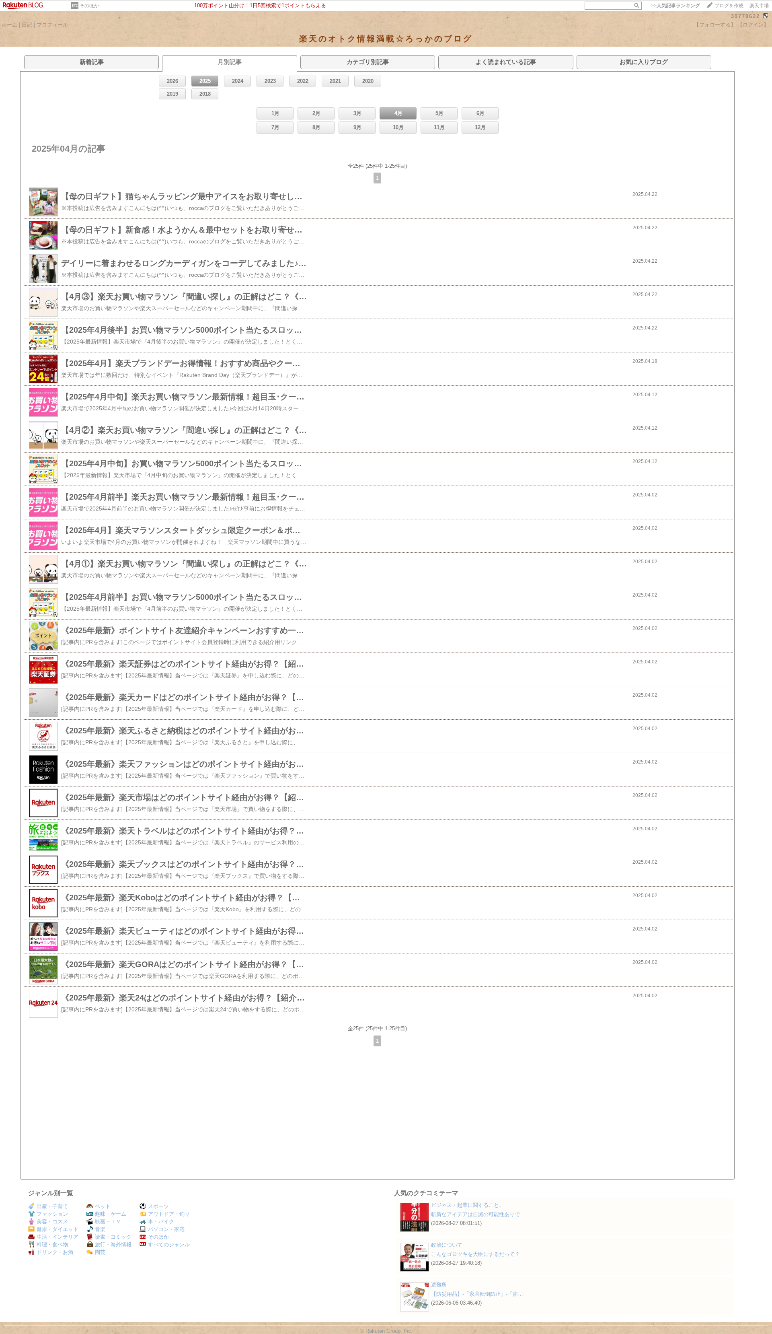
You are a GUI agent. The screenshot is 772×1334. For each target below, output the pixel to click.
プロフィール (52, 25)
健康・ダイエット (57, 1229)
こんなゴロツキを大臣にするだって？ (475, 1254)
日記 (27, 25)
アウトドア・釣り (169, 1214)
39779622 (745, 16)
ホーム (9, 25)
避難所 (439, 1285)
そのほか (89, 5)
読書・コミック (113, 1237)
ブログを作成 (729, 5)
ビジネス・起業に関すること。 (467, 1205)
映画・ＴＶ (108, 1222)
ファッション (52, 1214)
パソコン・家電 (166, 1229)
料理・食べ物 (52, 1244)
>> (675, 5)
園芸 (100, 1252)
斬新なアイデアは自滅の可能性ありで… (478, 1214)
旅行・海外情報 (113, 1244)
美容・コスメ (52, 1222)
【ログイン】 (753, 25)
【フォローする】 (715, 25)
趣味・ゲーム (110, 1214)
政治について (446, 1245)
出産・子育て (52, 1206)
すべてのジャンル (169, 1244)
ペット (103, 1206)
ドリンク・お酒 (55, 1252)
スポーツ (158, 1206)
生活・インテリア (57, 1237)
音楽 (100, 1229)
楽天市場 (759, 5)
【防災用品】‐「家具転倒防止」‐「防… (477, 1294)
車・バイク (161, 1222)
